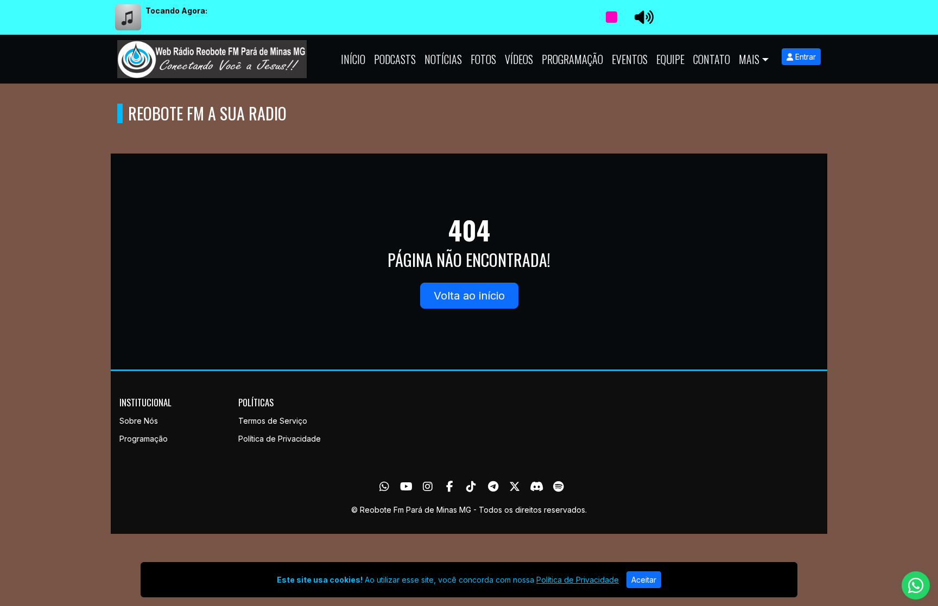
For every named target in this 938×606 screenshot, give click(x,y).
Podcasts (395, 59)
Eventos (630, 59)
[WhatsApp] (384, 486)
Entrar (804, 56)
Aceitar (643, 579)
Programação (572, 59)
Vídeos (519, 59)
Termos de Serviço (272, 420)
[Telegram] (493, 486)
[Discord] (536, 486)
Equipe (670, 59)
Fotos (483, 59)
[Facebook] (449, 486)
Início (353, 59)
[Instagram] (428, 486)
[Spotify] (558, 486)
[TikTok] (471, 486)
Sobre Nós (138, 420)
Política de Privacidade (279, 438)
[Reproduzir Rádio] (611, 17)
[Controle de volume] (642, 17)
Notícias (443, 59)
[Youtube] (406, 486)
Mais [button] (749, 59)
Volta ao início (469, 295)
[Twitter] (514, 486)
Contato (711, 59)
